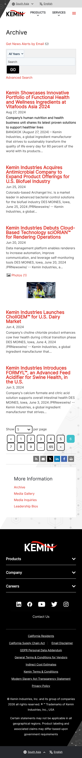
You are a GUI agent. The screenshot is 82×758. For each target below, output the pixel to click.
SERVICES (58, 12)
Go (13, 69)
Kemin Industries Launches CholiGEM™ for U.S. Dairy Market (35, 316)
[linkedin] (18, 604)
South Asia (22, 3)
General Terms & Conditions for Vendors (41, 657)
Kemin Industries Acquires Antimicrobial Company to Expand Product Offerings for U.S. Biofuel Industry (37, 174)
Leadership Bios (26, 506)
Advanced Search (19, 77)
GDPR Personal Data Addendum (41, 650)
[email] (43, 459)
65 (51, 447)
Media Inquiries (25, 500)
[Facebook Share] (64, 459)
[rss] (36, 459)
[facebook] (29, 604)
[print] (71, 459)
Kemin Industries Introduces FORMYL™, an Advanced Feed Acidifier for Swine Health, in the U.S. (38, 375)
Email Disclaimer (62, 643)
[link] (41, 546)
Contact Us (41, 617)
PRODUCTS (38, 12)
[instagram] (65, 604)
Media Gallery (24, 493)
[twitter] (54, 604)
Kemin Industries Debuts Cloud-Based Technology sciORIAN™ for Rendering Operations (40, 232)
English (48, 3)
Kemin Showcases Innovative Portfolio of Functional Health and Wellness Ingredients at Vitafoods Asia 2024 (37, 99)
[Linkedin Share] (57, 459)
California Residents (41, 636)
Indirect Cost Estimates (41, 664)
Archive (19, 487)
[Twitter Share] (50, 459)
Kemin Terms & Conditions (41, 671)
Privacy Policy (41, 686)
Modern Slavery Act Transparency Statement (41, 679)
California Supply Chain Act (27, 643)
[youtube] (41, 604)
